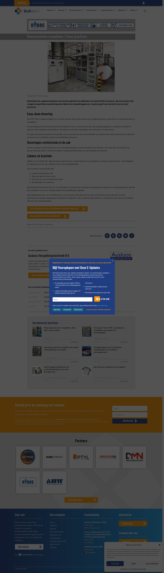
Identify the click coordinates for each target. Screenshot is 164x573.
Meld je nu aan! (98, 299)
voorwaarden (102, 305)
